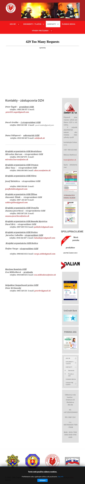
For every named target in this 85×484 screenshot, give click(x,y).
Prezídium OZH (71, 375)
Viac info (60, 476)
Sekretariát (71, 370)
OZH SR (68, 358)
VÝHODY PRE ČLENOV (69, 383)
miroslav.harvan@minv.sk (16, 159)
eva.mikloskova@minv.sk (45, 275)
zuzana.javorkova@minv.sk (17, 216)
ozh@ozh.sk (40, 138)
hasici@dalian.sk (70, 160)
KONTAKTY (69, 367)
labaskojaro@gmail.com (44, 238)
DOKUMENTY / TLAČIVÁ (70, 362)
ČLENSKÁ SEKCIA (71, 379)
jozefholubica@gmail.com (16, 189)
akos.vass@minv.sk (42, 170)
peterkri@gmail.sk (43, 291)
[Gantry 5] (10, 8)
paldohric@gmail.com (43, 227)
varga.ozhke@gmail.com (44, 254)
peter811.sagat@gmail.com (17, 112)
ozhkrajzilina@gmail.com (16, 202)
